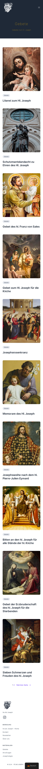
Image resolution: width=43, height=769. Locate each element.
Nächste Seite (23, 685)
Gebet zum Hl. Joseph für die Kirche (21, 289)
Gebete (6, 95)
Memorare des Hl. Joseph (19, 413)
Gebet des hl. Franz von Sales (21, 226)
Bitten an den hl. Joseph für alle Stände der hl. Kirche (20, 541)
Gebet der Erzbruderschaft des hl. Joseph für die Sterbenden (19, 608)
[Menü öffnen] (39, 7)
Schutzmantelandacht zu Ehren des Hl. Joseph (18, 163)
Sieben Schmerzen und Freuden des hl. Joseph (17, 674)
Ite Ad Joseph (18, 764)
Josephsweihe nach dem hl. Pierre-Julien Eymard (20, 476)
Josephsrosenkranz (15, 352)
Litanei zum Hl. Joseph (17, 100)
